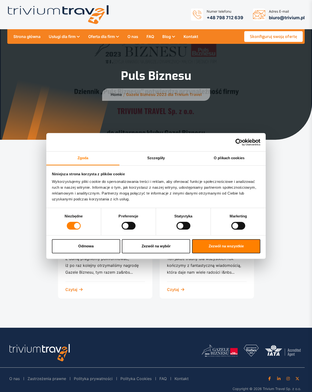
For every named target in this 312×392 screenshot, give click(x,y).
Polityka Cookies (136, 378)
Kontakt (191, 36)
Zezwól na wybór (156, 246)
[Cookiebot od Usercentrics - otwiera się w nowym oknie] (239, 142)
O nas (132, 36)
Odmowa (86, 246)
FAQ (150, 36)
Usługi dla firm (62, 36)
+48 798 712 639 (225, 17)
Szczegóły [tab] (156, 158)
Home (116, 94)
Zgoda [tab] (83, 158)
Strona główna (26, 36)
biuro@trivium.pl (287, 17)
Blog (166, 36)
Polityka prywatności (93, 378)
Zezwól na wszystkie (226, 246)
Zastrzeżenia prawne (47, 378)
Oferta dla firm (101, 36)
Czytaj (71, 289)
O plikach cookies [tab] (229, 158)
